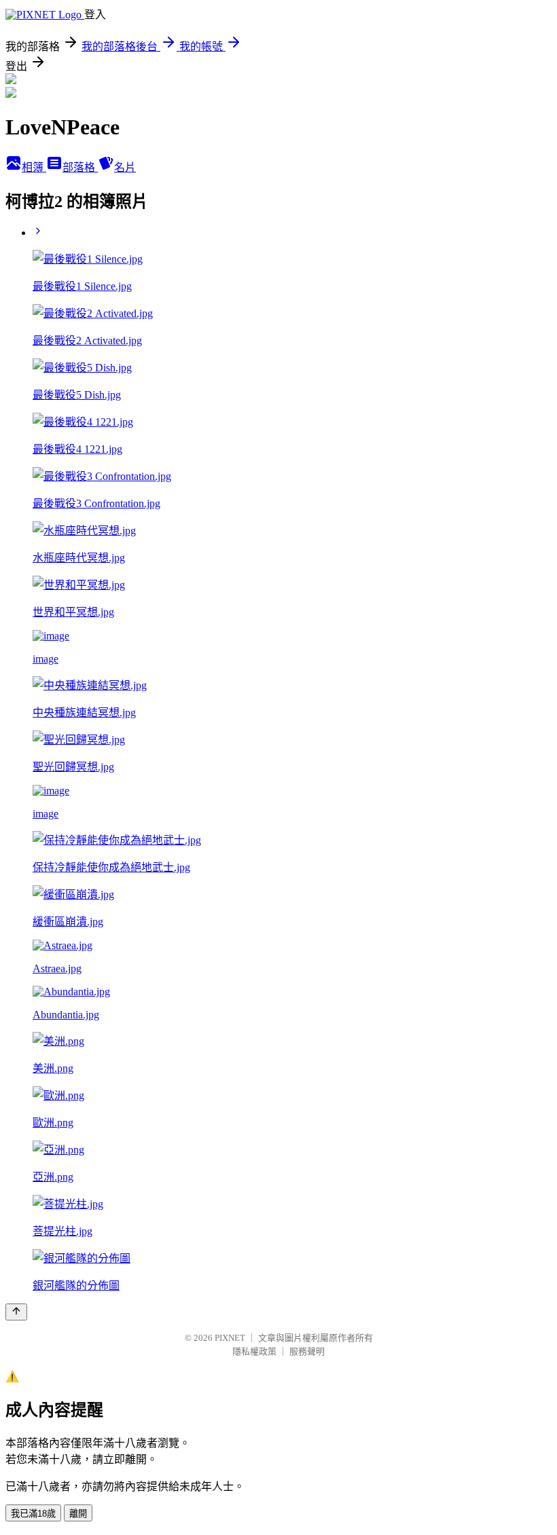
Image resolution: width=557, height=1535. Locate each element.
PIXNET (230, 1338)
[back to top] (16, 1311)
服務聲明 (307, 1351)
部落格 (80, 167)
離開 (78, 1514)
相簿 (34, 167)
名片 (125, 167)
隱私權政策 (254, 1351)
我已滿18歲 (33, 1514)
